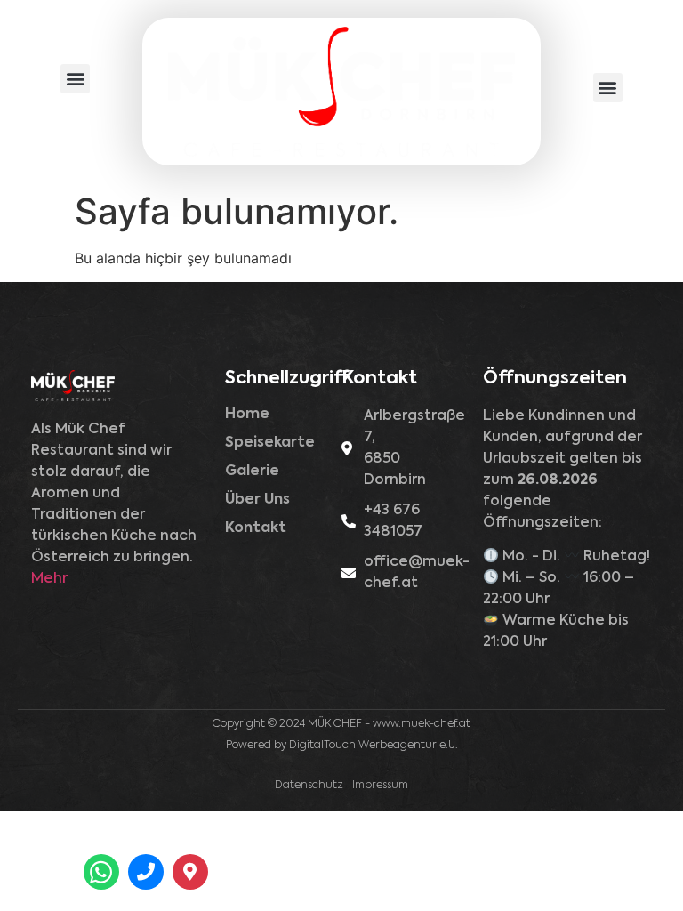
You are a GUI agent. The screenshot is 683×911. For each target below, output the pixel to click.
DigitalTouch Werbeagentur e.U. (373, 745)
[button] (75, 78)
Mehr (49, 579)
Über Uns (257, 500)
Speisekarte (270, 443)
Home (247, 414)
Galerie (252, 471)
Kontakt (255, 528)
